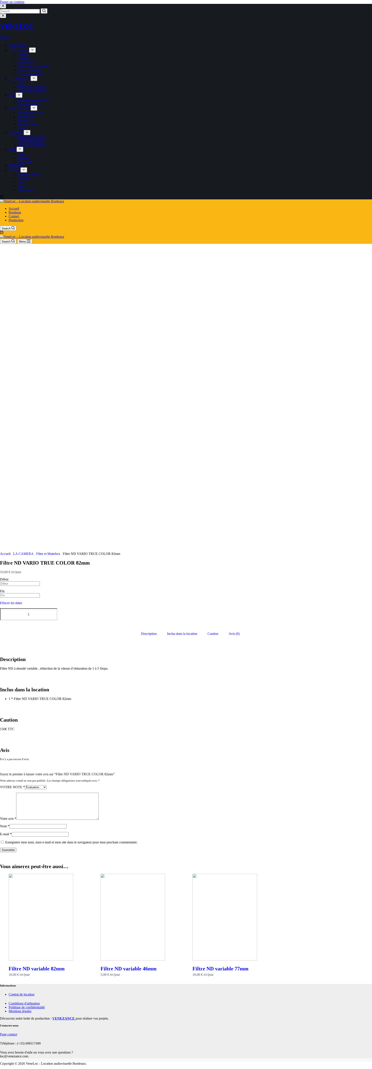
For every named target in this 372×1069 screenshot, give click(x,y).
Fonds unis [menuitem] (24, 161)
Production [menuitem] (16, 220)
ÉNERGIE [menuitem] (16, 132)
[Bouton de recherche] (44, 11)
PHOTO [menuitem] (14, 170)
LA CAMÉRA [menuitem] (19, 50)
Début (4, 579)
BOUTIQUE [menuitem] (18, 45)
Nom (4, 826)
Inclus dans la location (182, 633)
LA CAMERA (23, 554)
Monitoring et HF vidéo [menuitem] (33, 66)
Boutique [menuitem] (15, 212)
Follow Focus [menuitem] (26, 62)
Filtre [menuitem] (20, 182)
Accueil (5, 554)
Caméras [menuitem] (23, 54)
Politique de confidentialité (27, 1007)
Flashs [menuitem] (21, 186)
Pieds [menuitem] (21, 154)
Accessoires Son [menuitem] (28, 103)
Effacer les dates (11, 603)
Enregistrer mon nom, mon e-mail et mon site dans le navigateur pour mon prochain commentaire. (71, 842)
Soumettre (8, 850)
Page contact (8, 1034)
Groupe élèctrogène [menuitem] (30, 141)
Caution (213, 633)
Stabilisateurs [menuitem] (26, 116)
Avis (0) (234, 633)
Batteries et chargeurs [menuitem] (31, 137)
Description (149, 633)
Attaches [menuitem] (23, 157)
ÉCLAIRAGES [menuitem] (20, 78)
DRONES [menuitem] (16, 165)
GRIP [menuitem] (13, 149)
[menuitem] (32, 50)
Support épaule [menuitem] (27, 124)
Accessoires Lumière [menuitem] (31, 90)
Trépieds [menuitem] (23, 120)
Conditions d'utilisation (24, 1003)
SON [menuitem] (12, 95)
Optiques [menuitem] (23, 58)
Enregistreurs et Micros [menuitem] (33, 99)
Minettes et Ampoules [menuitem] (32, 87)
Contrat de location (21, 994)
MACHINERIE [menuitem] (20, 108)
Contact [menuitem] (14, 216)
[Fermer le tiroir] (3, 16)
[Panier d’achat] (1, 197)
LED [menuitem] (20, 83)
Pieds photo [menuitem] (25, 190)
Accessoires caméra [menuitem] (30, 74)
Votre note (12, 787)
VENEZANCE (64, 1018)
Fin (2, 591)
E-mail (6, 834)
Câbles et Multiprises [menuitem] (31, 145)
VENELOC (17, 26)
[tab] (149, 634)
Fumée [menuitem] (21, 128)
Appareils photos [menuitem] (28, 174)
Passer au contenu (12, 2)
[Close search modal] (3, 6)
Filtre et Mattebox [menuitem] (29, 70)
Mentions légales (20, 1011)
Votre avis (8, 818)
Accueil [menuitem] (14, 208)
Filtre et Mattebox (48, 554)
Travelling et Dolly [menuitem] (30, 112)
